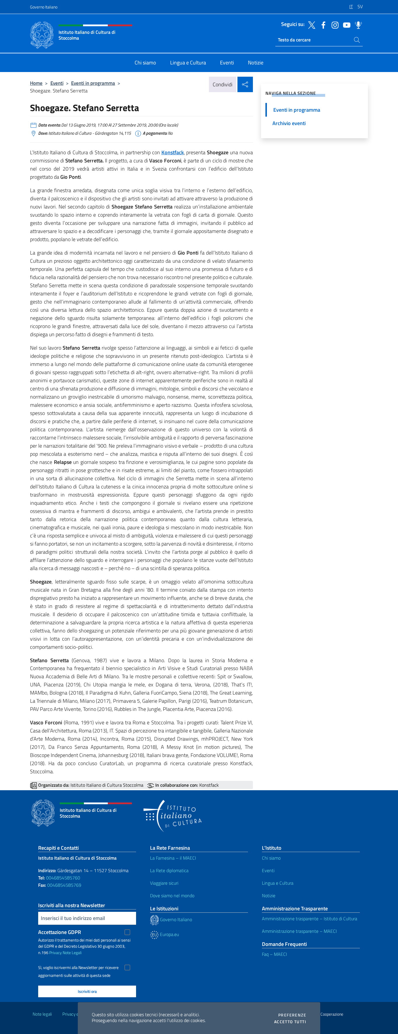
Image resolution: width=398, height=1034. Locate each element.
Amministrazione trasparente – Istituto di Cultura (309, 918)
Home (36, 83)
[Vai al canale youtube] (345, 24)
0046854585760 (63, 877)
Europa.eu (169, 934)
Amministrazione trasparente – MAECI (299, 931)
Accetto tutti (290, 1022)
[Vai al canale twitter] (310, 24)
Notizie (268, 895)
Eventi (57, 83)
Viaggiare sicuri (164, 882)
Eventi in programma (93, 83)
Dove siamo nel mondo (172, 895)
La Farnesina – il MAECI (173, 857)
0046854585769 (64, 884)
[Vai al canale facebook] (322, 24)
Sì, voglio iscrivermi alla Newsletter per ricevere (78, 967)
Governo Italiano (43, 7)
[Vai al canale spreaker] (357, 24)
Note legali (42, 1014)
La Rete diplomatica (169, 870)
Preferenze (292, 1015)
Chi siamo (271, 857)
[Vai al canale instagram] (333, 24)
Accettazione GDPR (59, 932)
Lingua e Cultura (277, 882)
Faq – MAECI (274, 954)
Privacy (55, 952)
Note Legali (72, 952)
